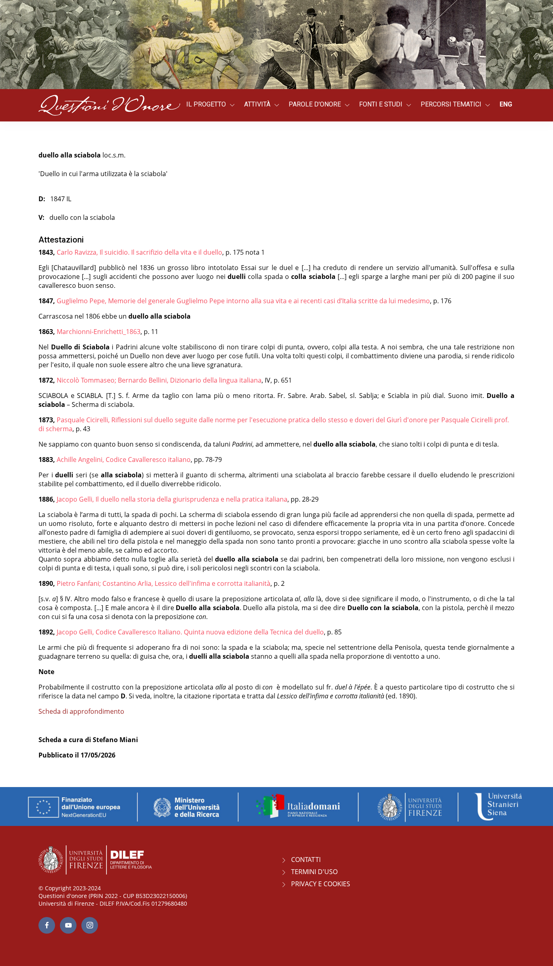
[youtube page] (68, 925)
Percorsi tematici (451, 104)
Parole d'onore (315, 104)
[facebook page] (46, 925)
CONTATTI (306, 859)
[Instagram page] (89, 925)
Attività (257, 104)
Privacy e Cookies (320, 883)
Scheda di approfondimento (81, 711)
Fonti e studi (380, 104)
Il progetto (206, 104)
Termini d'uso (314, 871)
